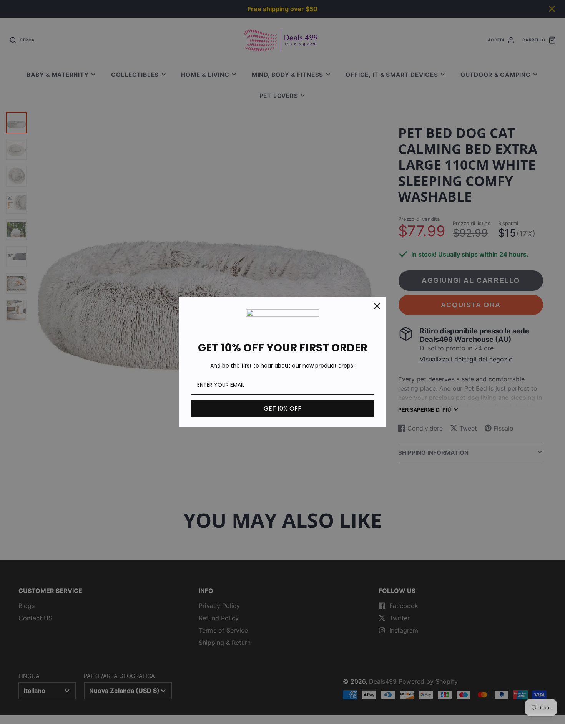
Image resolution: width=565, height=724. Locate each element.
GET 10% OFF (282, 408)
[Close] (377, 306)
